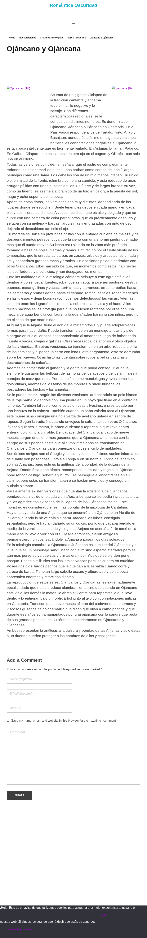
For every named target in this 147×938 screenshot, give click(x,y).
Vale (103, 915)
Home (12, 37)
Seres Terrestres (76, 37)
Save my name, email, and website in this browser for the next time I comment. (64, 720)
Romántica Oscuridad (73, 5)
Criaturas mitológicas (52, 37)
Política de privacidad (20, 929)
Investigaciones (27, 37)
